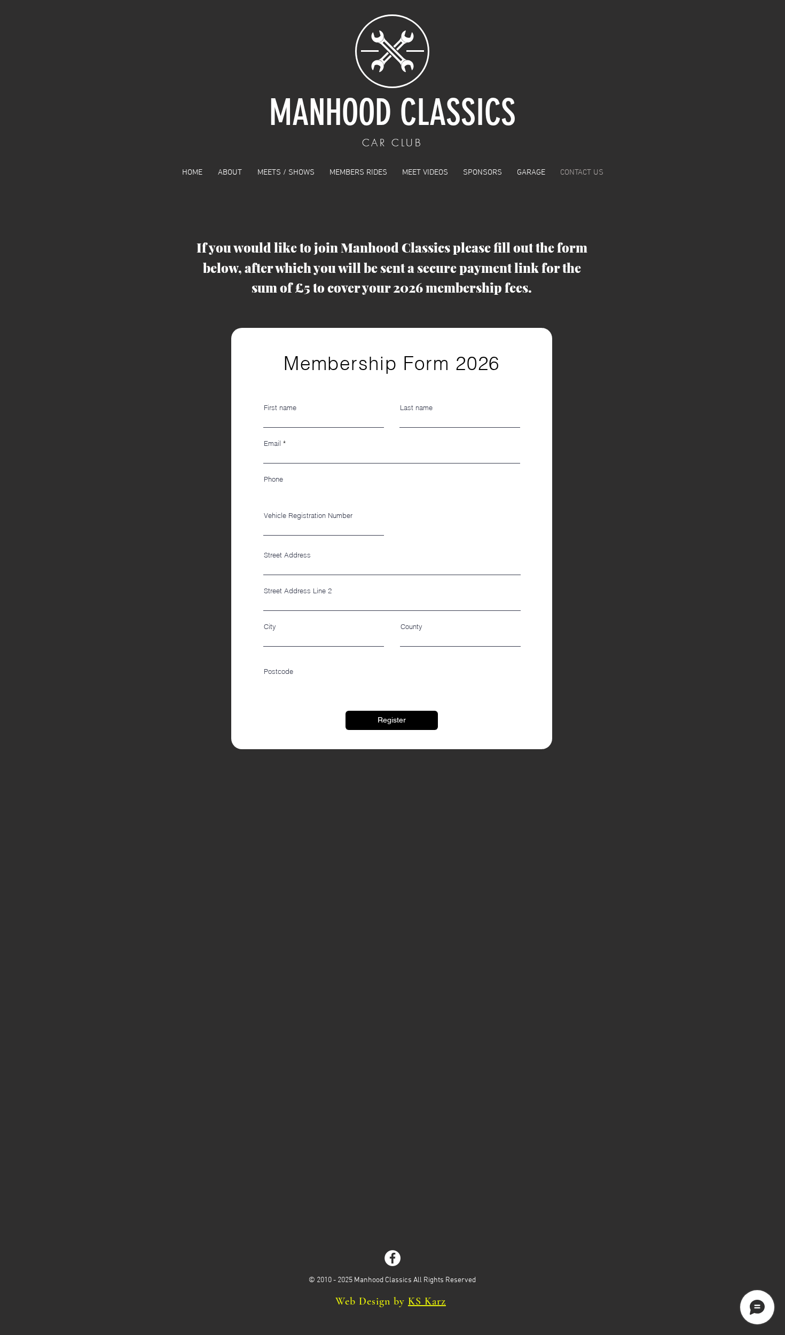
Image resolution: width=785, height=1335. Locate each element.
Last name (416, 407)
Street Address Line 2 (298, 590)
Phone (273, 479)
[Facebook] (392, 1258)
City (270, 626)
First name (280, 407)
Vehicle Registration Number (308, 515)
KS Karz (427, 1301)
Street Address (287, 555)
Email (272, 443)
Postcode (278, 671)
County (411, 626)
